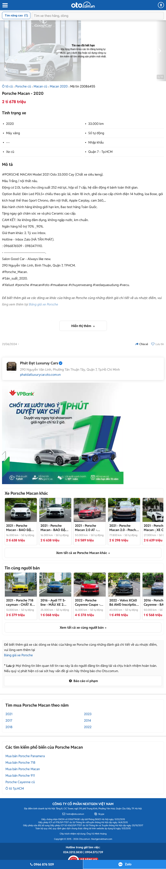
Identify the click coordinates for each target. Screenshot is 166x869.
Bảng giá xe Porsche (43, 304)
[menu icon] (5, 5)
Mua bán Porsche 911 (20, 775)
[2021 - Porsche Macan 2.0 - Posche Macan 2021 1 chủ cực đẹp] (124, 510)
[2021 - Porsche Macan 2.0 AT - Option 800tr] (90, 510)
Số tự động (96, 133)
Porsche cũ (23, 86)
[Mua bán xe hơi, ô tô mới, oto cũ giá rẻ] (83, 5)
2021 (8, 714)
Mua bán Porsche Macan (22, 769)
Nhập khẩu (96, 142)
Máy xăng (13, 133)
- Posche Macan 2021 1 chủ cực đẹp (123, 528)
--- (8, 142)
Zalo (128, 864)
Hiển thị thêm (81, 326)
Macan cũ (40, 86)
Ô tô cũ (7, 86)
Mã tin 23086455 (82, 86)
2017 (8, 720)
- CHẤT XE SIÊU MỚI (20, 602)
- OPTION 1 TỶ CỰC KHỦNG (88, 602)
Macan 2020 (59, 86)
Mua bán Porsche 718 (20, 762)
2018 (9, 727)
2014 (87, 720)
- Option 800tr (86, 528)
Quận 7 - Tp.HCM (100, 152)
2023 (88, 714)
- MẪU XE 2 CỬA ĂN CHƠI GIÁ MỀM (54, 602)
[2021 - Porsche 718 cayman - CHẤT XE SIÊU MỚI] (21, 585)
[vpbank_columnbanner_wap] (62, 433)
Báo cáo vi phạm (85, 681)
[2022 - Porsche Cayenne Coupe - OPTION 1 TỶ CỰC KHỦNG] (90, 585)
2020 (10, 124)
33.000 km (96, 124)
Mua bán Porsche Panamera (25, 756)
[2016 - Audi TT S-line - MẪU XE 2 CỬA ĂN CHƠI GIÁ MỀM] (55, 585)
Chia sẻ (143, 344)
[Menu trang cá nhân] (161, 5)
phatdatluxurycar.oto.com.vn (40, 375)
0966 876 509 (44, 864)
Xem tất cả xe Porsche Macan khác (81, 553)
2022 (88, 727)
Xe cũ (10, 152)
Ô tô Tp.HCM (14, 788)
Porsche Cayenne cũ (20, 782)
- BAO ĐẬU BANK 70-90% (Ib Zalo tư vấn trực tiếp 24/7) (19, 528)
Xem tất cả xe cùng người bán (82, 627)
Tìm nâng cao (14, 15)
